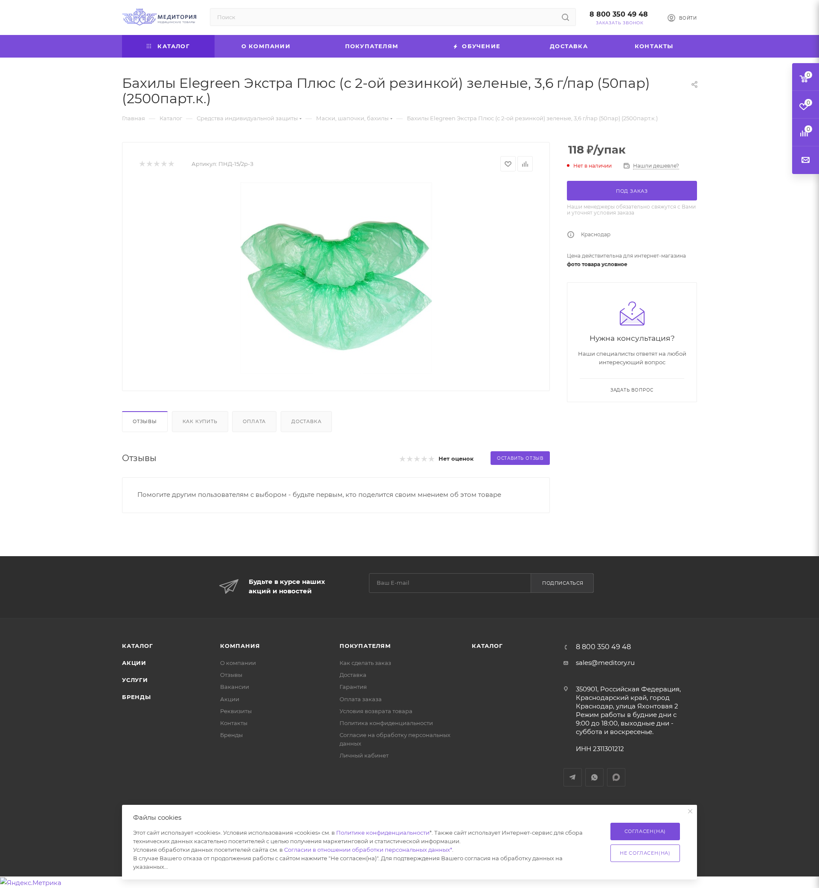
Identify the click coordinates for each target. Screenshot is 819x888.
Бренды (136, 697)
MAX (616, 777)
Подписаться (563, 583)
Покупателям (365, 645)
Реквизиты (236, 711)
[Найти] (565, 17)
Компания (240, 645)
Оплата (254, 421)
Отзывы (145, 421)
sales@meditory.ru (605, 663)
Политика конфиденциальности (386, 723)
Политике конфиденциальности (383, 832)
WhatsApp (594, 777)
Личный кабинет (364, 755)
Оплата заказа (361, 699)
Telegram (572, 777)
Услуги (135, 679)
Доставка (306, 421)
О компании (238, 662)
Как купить (200, 421)
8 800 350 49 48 (619, 14)
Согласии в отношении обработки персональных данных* (368, 849)
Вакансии (234, 686)
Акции (134, 662)
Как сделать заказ (365, 662)
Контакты (233, 723)
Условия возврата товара (376, 711)
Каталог (137, 645)
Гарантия (353, 686)
